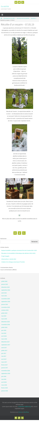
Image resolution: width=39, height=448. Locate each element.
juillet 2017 (4, 350)
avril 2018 (4, 336)
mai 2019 (3, 316)
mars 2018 (4, 339)
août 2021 (4, 293)
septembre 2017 (5, 345)
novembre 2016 (5, 370)
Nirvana (20, 412)
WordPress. (26, 412)
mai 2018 (3, 333)
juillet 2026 (4, 281)
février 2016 (4, 388)
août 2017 (4, 347)
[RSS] (22, 2)
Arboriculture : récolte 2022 (8, 259)
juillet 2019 (4, 313)
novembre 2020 (5, 298)
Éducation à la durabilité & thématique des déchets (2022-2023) (18, 253)
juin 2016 (3, 376)
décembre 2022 (5, 287)
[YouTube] (16, 2)
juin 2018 (3, 330)
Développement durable (9, 18)
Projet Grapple (5, 256)
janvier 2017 (4, 368)
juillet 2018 (4, 327)
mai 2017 (3, 356)
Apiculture (33, 18)
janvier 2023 (4, 284)
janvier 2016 (4, 391)
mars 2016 (4, 385)
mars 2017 (4, 362)
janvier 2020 (4, 304)
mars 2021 (4, 296)
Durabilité (5, 6)
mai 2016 (3, 379)
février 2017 (4, 365)
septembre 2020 (5, 301)
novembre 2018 (5, 324)
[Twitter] (19, 2)
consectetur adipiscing (24, 406)
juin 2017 (3, 353)
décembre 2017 (5, 342)
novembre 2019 (5, 307)
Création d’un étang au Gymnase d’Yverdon (13, 262)
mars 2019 (4, 319)
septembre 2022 (5, 290)
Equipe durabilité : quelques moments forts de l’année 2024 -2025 (19, 250)
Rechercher (3, 238)
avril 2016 (4, 382)
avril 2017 (4, 359)
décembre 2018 (5, 321)
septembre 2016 (5, 373)
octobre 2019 (4, 310)
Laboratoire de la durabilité (23, 18)
